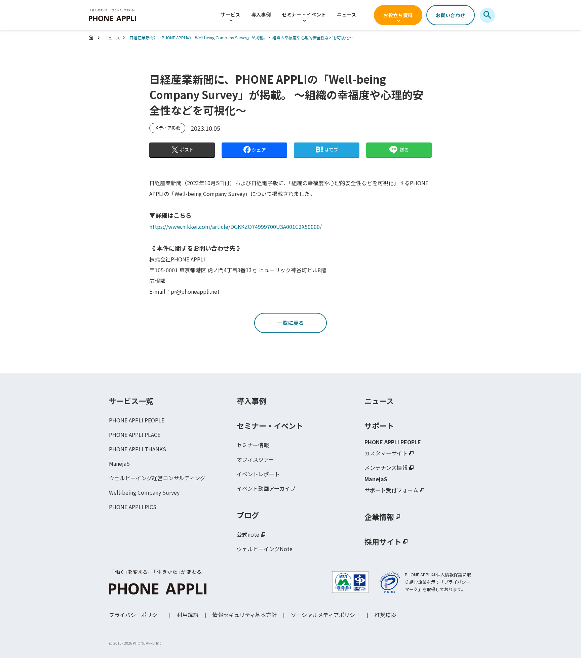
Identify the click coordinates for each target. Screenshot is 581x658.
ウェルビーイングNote (265, 549)
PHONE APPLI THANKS (137, 449)
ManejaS (119, 463)
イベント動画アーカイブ (266, 488)
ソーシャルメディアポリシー (325, 615)
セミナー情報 (253, 445)
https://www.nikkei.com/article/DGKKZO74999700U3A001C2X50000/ (235, 226)
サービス (230, 14)
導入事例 (261, 14)
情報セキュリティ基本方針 (244, 615)
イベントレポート (258, 474)
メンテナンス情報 (386, 467)
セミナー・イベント (304, 14)
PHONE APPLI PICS (132, 507)
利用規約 (187, 615)
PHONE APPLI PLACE (134, 434)
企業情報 (379, 516)
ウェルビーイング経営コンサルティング (157, 478)
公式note (248, 534)
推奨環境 (385, 615)
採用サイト (382, 541)
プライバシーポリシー (136, 615)
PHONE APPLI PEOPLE (136, 420)
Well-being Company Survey (144, 492)
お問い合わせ (450, 15)
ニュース (346, 14)
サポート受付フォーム (391, 490)
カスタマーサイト (386, 453)
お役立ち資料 (398, 15)
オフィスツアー (255, 459)
